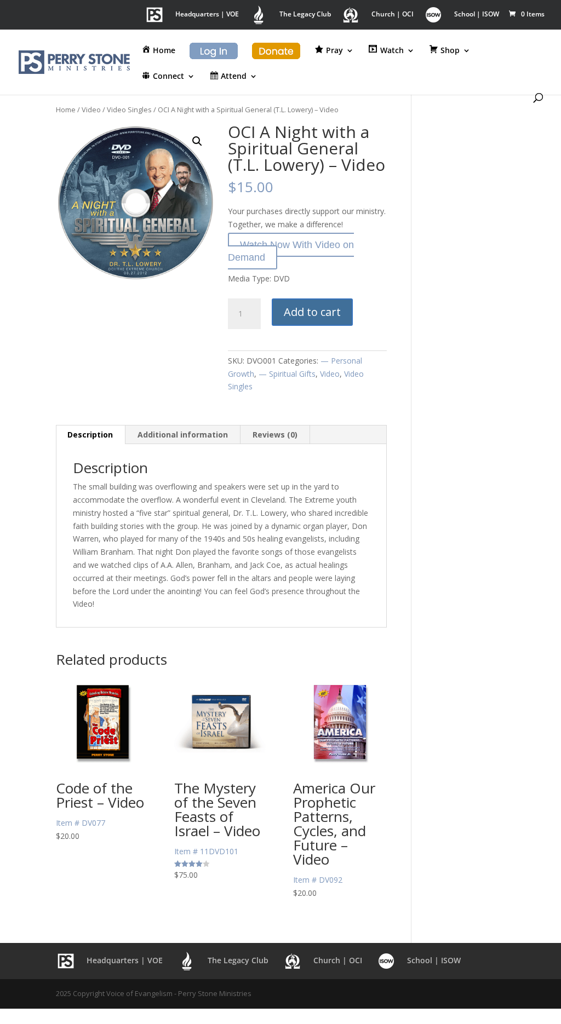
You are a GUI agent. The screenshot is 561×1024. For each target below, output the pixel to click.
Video (91, 109)
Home (66, 109)
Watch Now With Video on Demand (291, 251)
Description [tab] (90, 434)
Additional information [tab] (183, 434)
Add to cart (312, 311)
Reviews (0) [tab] (275, 434)
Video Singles (129, 109)
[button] (197, 141)
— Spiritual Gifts (287, 374)
